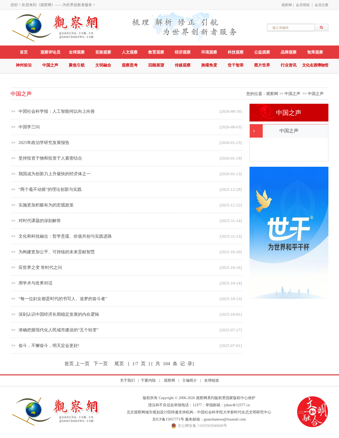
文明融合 (103, 65)
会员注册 (321, 5)
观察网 (287, 5)
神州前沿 (24, 65)
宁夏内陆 (148, 380)
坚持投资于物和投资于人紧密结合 (50, 158)
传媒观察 (183, 65)
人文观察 (130, 52)
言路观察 (103, 52)
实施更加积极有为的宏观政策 (46, 205)
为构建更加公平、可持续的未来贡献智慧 (57, 252)
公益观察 (262, 52)
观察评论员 (50, 52)
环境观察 (209, 52)
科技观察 (236, 52)
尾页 (119, 363)
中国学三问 (29, 127)
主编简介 (189, 380)
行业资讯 (289, 65)
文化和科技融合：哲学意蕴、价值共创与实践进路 (65, 236)
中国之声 (50, 65)
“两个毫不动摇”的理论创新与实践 (50, 189)
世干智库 (236, 65)
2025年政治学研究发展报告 (44, 142)
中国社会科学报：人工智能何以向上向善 (57, 111)
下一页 (100, 363)
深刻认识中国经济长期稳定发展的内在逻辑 (59, 314)
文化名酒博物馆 (315, 65)
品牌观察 (289, 52)
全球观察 (77, 52)
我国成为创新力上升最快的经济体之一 (55, 173)
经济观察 (183, 52)
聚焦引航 (77, 65)
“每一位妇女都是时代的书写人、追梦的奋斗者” (63, 298)
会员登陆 (303, 5)
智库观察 (315, 52)
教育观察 (156, 52)
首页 (24, 52)
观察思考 (130, 65)
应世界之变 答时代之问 (40, 267)
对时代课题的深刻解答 (40, 220)
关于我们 (127, 380)
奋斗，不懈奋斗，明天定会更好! (49, 345)
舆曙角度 (209, 65)
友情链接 (211, 380)
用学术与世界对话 (35, 283)
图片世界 (262, 65)
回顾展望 (156, 65)
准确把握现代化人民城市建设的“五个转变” (59, 330)
